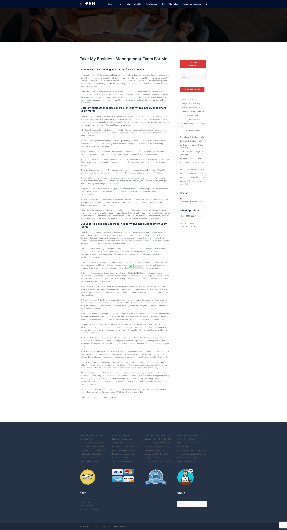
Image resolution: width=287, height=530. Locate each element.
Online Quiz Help (86, 439)
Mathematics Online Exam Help (91, 435)
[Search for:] (193, 77)
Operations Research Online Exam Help (191, 454)
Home (110, 4)
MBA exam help (107, 397)
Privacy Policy (85, 502)
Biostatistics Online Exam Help (192, 112)
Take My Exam (174, 4)
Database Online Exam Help (191, 141)
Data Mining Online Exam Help (192, 137)
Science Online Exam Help (187, 439)
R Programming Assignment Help (92, 446)
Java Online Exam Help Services (192, 169)
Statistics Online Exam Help (191, 108)
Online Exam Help (187, 100)
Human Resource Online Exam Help (190, 435)
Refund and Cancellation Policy (91, 509)
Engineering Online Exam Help (192, 158)
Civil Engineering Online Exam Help (157, 435)
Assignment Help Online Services (92, 443)
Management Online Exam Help (192, 177)
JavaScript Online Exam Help (191, 173)
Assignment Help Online (121, 443)
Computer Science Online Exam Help (158, 439)
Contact (128, 4)
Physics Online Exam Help (186, 458)
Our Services (192, 89)
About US (137, 4)
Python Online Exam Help (186, 443)
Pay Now (119, 4)
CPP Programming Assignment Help (93, 450)
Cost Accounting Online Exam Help (157, 443)
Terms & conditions (86, 506)
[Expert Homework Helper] (88, 4)
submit (162, 389)
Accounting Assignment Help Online (125, 446)
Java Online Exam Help (88, 458)
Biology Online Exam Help (190, 104)
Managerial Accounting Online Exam (158, 458)
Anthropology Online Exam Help (123, 450)
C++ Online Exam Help (189, 116)
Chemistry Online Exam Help (191, 120)
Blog (163, 4)
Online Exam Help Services (89, 461)
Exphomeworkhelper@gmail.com (193, 201)
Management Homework (192, 4)
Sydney (126, 526)
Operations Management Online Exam (191, 450)
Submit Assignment (152, 4)
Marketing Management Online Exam (158, 461)
